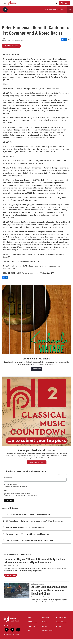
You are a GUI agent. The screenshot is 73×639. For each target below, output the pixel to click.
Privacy (58, 626)
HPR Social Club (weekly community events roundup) (21, 495)
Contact (44, 622)
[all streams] (70, 9)
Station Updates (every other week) (16, 486)
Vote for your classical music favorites (36, 450)
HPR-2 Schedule (32, 626)
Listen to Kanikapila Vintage (36, 358)
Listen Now (36, 369)
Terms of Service (61, 622)
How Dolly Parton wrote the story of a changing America (25, 527)
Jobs (28, 630)
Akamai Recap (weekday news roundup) (17, 493)
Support (44, 626)
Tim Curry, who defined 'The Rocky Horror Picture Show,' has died (28, 514)
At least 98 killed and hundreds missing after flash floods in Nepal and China (49, 590)
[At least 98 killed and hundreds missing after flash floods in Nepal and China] (16, 590)
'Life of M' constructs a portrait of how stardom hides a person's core (29, 540)
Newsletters (45, 617)
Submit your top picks (37, 462)
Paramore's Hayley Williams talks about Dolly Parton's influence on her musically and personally (34, 560)
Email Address (8, 477)
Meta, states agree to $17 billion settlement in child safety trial (28, 534)
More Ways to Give (47, 630)
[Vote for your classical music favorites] (36, 411)
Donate (65, 3)
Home (29, 617)
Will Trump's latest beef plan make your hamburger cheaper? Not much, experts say (34, 521)
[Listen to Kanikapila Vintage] (36, 319)
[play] (5, 10)
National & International (37, 584)
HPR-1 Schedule (32, 622)
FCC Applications (61, 617)
